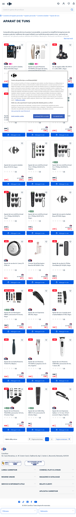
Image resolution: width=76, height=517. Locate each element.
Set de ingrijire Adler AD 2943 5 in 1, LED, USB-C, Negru (62, 67)
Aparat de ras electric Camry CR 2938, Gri (14, 264)
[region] (38, 96)
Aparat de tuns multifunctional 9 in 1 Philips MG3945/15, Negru (62, 167)
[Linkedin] (27, 502)
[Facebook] (31, 502)
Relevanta (44, 511)
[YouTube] (35, 502)
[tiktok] (23, 502)
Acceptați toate (58, 116)
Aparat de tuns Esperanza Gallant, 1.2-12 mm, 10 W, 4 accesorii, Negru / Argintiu (60, 413)
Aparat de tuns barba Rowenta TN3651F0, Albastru (13, 362)
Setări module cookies (17, 116)
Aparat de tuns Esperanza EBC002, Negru (36, 313)
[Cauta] (72, 9)
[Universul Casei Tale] (10, 4)
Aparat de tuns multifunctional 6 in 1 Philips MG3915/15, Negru (37, 216)
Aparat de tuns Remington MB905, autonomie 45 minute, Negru (13, 314)
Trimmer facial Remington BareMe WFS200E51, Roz (36, 264)
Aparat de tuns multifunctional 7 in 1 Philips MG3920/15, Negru (13, 216)
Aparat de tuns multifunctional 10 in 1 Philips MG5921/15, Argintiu (37, 167)
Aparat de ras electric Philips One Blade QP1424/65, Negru (61, 264)
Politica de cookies (20, 100)
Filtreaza (5, 511)
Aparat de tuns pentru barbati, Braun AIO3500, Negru (13, 67)
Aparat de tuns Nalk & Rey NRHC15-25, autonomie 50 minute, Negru (36, 413)
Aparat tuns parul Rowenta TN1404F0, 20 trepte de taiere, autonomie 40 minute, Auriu (38, 68)
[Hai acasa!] (1, 15)
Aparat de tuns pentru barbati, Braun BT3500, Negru (61, 215)
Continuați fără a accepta (41, 116)
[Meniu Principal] (3, 4)
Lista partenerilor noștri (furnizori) (20, 111)
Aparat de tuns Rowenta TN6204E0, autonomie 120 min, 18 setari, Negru (14, 413)
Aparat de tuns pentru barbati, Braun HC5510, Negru (13, 166)
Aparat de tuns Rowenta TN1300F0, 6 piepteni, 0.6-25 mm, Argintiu (37, 363)
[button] (74, 4)
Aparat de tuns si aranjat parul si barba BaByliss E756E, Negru (61, 313)
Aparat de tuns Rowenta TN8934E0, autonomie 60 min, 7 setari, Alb (61, 363)
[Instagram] (19, 502)
